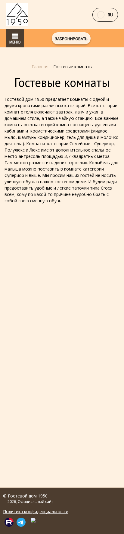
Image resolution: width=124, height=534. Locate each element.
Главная (41, 66)
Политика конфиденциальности (35, 512)
